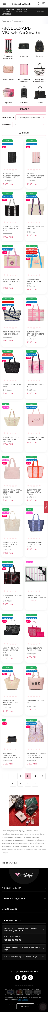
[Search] (38, 3)
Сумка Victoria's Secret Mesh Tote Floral (35, 544)
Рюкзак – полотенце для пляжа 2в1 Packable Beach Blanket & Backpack (36, 755)
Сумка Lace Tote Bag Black (12, 386)
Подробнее (6, 14)
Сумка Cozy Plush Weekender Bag (11, 333)
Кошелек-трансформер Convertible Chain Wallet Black (11, 755)
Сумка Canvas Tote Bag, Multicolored (12, 280)
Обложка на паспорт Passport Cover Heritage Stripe (35, 175)
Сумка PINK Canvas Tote (35, 386)
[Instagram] (30, 977)
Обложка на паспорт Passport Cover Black (11, 175)
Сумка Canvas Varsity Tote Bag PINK (34, 281)
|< (5, 776)
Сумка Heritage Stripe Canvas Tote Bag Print (35, 333)
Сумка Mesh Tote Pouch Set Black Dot (11, 650)
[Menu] (4, 3)
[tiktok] (24, 977)
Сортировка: (8, 117)
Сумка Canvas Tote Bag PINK (35, 228)
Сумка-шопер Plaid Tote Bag (12, 596)
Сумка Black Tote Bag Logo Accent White (11, 228)
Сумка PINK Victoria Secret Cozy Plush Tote (12, 492)
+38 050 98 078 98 (12, 936)
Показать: (6, 124)
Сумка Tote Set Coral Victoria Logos (34, 492)
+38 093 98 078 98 (12, 940)
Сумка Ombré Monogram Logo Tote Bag (10, 702)
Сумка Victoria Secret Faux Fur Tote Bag (10, 544)
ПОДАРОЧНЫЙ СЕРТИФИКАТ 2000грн (36, 596)
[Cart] (43, 3)
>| (35, 783)
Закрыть (40, 11)
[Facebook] (17, 977)
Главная (5, 21)
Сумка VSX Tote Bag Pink (36, 702)
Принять (25, 1006)
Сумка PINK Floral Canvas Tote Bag (35, 438)
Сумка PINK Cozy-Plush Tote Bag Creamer (11, 439)
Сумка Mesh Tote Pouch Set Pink (34, 649)
